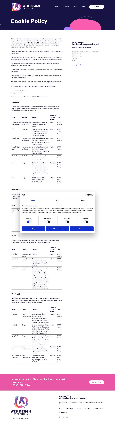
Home (57, 6)
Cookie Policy (63, 412)
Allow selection (57, 229)
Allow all (81, 229)
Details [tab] (57, 200)
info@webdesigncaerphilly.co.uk (85, 44)
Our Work (66, 6)
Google (24, 163)
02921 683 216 (78, 42)
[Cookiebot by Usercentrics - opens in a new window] (86, 195)
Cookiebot (45, 97)
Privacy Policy (99, 408)
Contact (84, 6)
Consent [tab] (32, 200)
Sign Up (96, 7)
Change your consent (17, 93)
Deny (33, 229)
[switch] (48, 222)
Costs (75, 6)
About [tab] (83, 200)
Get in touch (96, 382)
